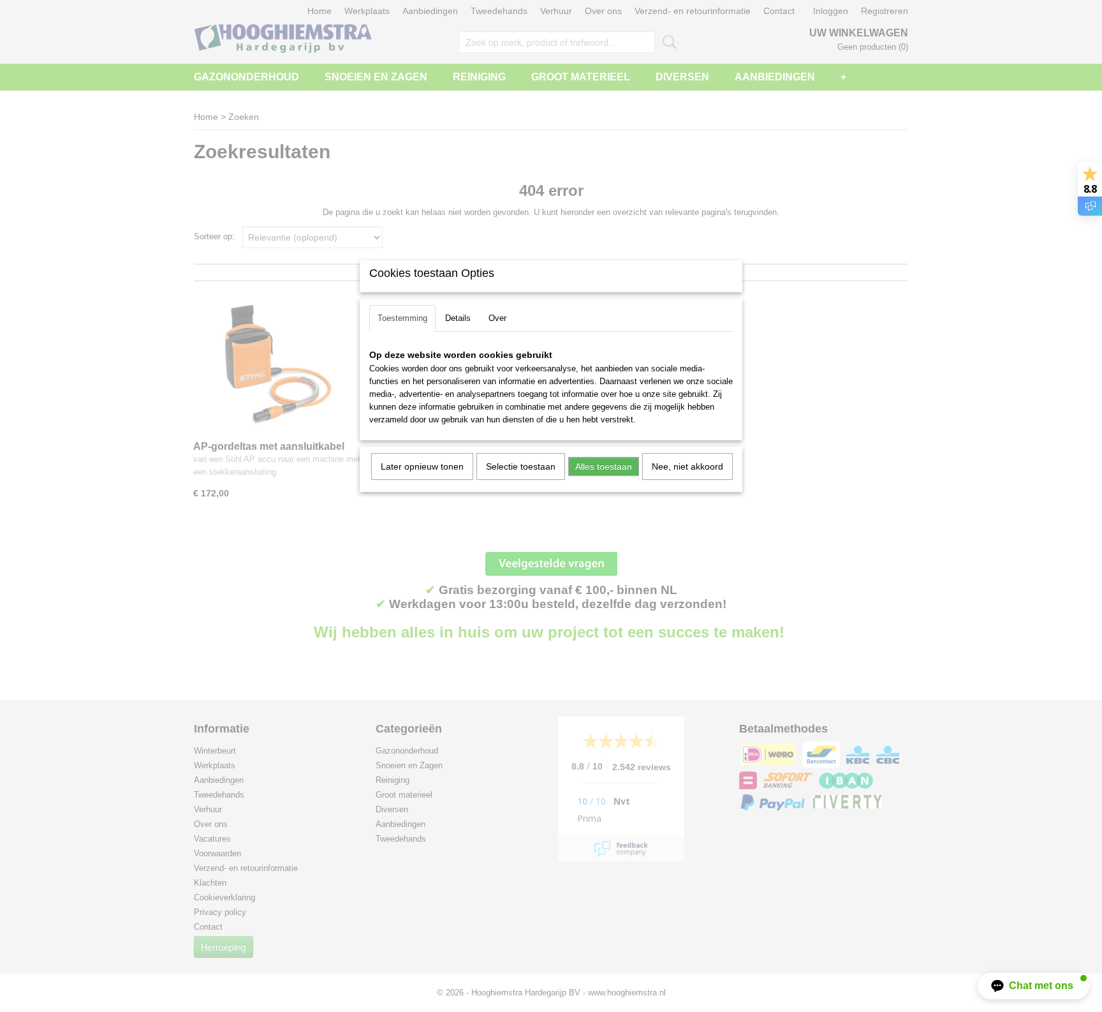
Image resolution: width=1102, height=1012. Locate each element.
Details (458, 318)
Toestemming (402, 318)
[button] (1033, 985)
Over (497, 318)
